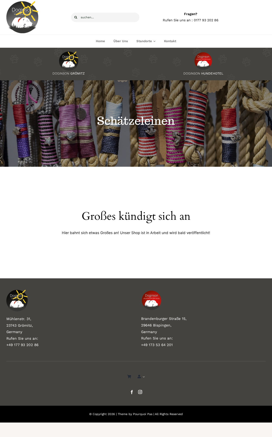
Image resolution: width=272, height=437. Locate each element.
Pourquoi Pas (142, 414)
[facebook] (132, 392)
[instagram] (140, 392)
